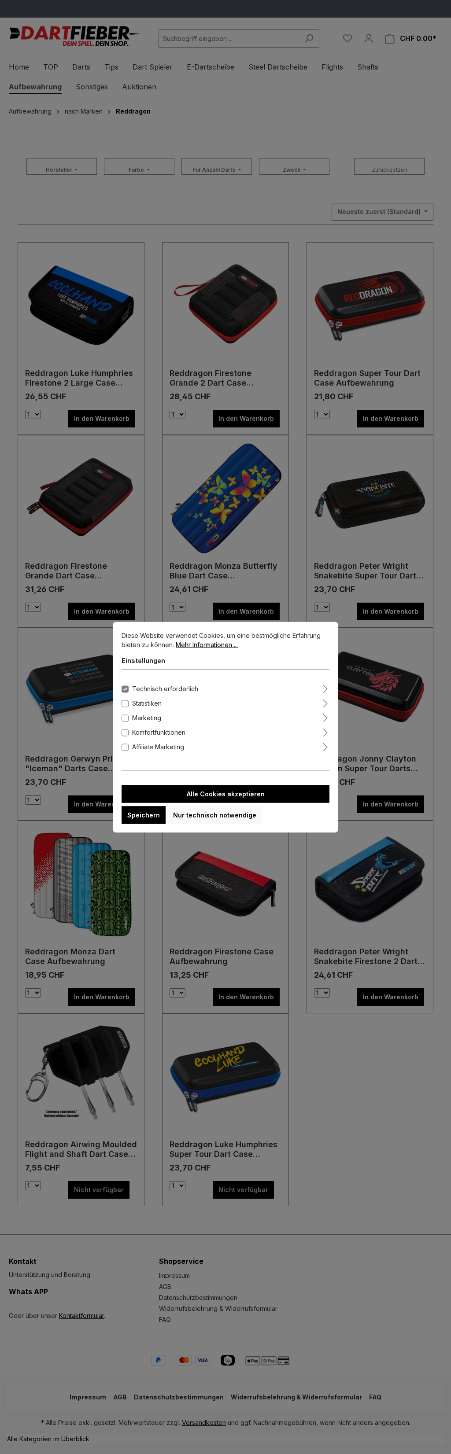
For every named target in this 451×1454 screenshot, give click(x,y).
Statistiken (147, 703)
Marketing (146, 717)
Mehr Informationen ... (207, 644)
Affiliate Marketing (158, 746)
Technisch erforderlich (165, 688)
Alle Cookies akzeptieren (226, 793)
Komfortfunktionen (158, 732)
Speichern (143, 814)
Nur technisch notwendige (214, 814)
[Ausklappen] (325, 687)
